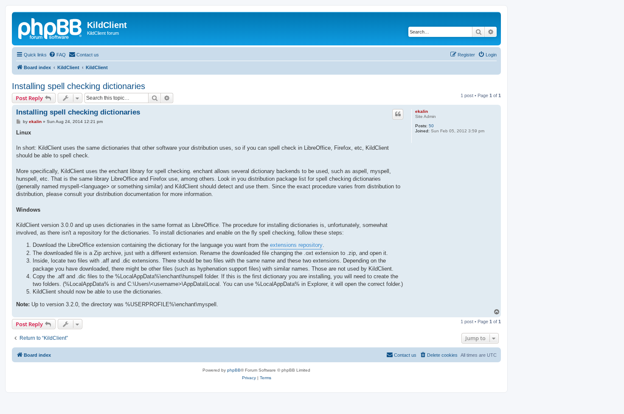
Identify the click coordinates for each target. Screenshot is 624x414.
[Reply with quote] (397, 114)
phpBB (234, 370)
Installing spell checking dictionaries (78, 86)
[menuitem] (57, 55)
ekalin (421, 111)
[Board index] (50, 27)
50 (431, 125)
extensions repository (296, 245)
